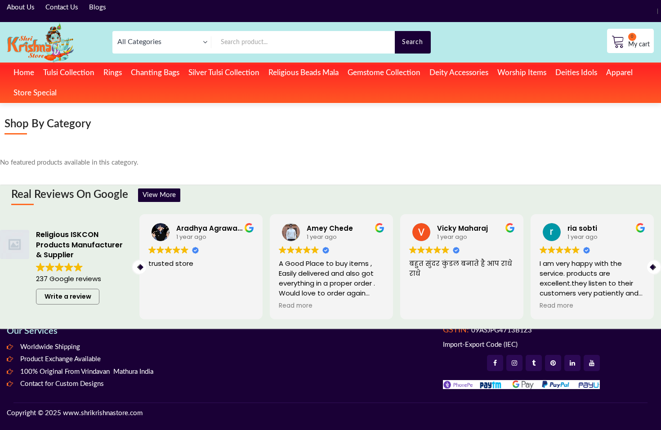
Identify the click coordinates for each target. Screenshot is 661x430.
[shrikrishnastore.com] (40, 42)
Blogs (97, 7)
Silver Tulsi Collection (223, 72)
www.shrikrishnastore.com (103, 413)
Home (23, 72)
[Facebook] (495, 363)
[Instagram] (514, 363)
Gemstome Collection (384, 72)
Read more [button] (296, 306)
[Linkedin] (572, 363)
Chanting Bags (155, 72)
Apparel (619, 72)
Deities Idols (576, 72)
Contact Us (61, 7)
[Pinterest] (553, 363)
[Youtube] (592, 363)
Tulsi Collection (68, 72)
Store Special (35, 93)
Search (412, 42)
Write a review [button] (68, 296)
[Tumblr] (534, 363)
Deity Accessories (458, 72)
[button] (654, 267)
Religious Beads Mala (303, 72)
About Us (21, 7)
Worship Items (521, 72)
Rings (112, 72)
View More (159, 195)
